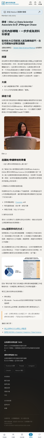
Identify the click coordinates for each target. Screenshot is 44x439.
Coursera (18, 202)
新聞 (5, 408)
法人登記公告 (25, 418)
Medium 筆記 (19, 370)
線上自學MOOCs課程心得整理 (15, 329)
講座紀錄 (7, 388)
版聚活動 (7, 384)
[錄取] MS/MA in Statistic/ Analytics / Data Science (22, 332)
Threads (21, 366)
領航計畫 (7, 391)
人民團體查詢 (15, 418)
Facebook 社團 (10, 366)
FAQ (5, 395)
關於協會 (7, 381)
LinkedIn (8, 370)
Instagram (32, 366)
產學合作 (7, 405)
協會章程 (7, 418)
